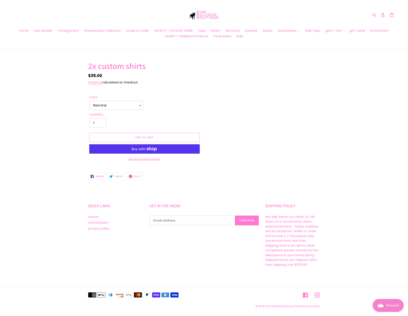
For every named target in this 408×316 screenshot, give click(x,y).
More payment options (144, 159)
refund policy (98, 222)
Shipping (94, 82)
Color (93, 97)
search (93, 216)
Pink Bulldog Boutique (280, 306)
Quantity (96, 114)
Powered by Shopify (307, 306)
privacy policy (98, 228)
